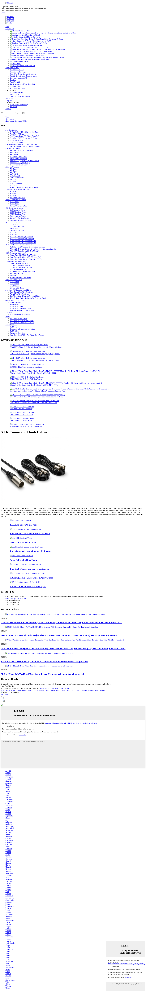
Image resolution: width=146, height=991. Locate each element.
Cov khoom (9, 119)
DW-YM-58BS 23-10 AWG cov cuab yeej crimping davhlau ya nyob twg (36, 397)
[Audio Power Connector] (26, 529)
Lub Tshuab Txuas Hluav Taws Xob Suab (30, 533)
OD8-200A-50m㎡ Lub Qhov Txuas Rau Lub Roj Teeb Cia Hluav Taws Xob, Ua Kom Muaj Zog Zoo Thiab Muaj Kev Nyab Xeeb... (63, 648)
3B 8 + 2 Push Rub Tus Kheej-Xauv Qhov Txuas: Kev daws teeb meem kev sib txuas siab (42, 674)
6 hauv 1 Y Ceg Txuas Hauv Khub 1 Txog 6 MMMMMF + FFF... (34, 385)
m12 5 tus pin (100, 690)
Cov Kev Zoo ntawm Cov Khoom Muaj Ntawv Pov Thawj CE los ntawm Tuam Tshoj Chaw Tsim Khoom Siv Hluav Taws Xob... (61, 622)
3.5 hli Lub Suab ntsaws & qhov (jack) (28, 586)
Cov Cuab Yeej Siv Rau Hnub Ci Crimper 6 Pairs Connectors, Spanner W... (37, 391)
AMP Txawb (64, 688)
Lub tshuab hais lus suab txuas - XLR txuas (30, 551)
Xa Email (4, 694)
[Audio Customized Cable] (21, 556)
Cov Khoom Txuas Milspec (51, 690)
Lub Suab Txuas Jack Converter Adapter (29, 569)
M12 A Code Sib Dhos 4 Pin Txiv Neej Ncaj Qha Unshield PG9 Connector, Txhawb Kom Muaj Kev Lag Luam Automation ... (60, 635)
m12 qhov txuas (6, 690)
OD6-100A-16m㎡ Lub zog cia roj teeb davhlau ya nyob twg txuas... (35, 360)
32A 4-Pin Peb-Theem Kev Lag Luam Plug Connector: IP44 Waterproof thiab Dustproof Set (44, 661)
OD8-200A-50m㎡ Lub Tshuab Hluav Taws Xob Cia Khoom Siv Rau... (36, 347)
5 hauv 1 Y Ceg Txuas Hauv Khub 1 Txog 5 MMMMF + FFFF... (33, 373)
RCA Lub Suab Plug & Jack (23, 525)
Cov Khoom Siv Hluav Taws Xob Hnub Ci (78, 690)
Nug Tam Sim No (7, 686)
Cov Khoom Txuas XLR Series (21, 415)
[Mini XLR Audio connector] (21, 538)
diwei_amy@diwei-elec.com (15, 598)
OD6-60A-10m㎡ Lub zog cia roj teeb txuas (26, 367)
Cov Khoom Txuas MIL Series (21, 420)
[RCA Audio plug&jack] (21, 520)
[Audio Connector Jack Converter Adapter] (25, 564)
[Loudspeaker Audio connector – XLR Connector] (26, 547)
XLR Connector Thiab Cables (16, 121)
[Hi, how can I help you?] (2, 705)
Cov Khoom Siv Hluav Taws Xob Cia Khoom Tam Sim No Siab (33, 403)
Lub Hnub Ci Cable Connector (21, 409)
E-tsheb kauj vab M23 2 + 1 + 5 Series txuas (26, 426)
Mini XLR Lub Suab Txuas (23, 542)
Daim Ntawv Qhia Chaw (49, 688)
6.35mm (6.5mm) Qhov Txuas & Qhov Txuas (31, 578)
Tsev (7, 117)
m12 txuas (36, 690)
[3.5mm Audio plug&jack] (25, 582)
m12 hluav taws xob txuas (22, 690)
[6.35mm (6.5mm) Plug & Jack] (27, 573)
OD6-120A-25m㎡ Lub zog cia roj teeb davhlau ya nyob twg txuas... (35, 354)
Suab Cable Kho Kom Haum (23, 560)
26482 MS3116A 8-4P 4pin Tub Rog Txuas (26, 379)
